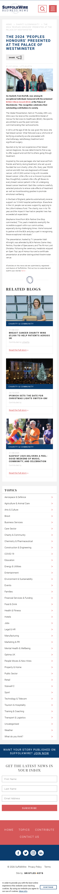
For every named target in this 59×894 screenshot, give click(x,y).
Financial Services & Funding (19, 598)
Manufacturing (12, 635)
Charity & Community (27, 24)
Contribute (45, 829)
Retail (7, 679)
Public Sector (11, 673)
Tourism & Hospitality (15, 705)
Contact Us (29, 836)
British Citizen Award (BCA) (18, 102)
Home (9, 24)
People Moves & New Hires (18, 661)
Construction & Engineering (18, 547)
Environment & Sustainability (19, 579)
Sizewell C (10, 686)
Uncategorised (12, 724)
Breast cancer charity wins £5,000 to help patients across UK (29, 335)
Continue (48, 887)
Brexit (7, 516)
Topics (24, 829)
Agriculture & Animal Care (17, 503)
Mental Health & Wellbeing (17, 648)
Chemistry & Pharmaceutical (19, 541)
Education (9, 560)
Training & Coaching (14, 711)
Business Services (14, 522)
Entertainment (12, 572)
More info (23, 891)
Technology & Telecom (16, 698)
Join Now (41, 753)
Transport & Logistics (15, 717)
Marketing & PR (12, 642)
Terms (47, 867)
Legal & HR (10, 629)
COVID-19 (9, 554)
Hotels (8, 616)
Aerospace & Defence (15, 497)
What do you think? (14, 736)
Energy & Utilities (13, 566)
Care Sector (10, 528)
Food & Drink (11, 604)
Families (9, 591)
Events (8, 585)
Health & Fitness (13, 610)
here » (23, 271)
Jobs (7, 623)
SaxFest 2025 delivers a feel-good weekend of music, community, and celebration (28, 459)
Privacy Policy (35, 867)
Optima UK (10, 654)
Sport (7, 692)
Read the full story (18, 350)
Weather (9, 730)
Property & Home (13, 667)
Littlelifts (26, 66)
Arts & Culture (11, 509)
